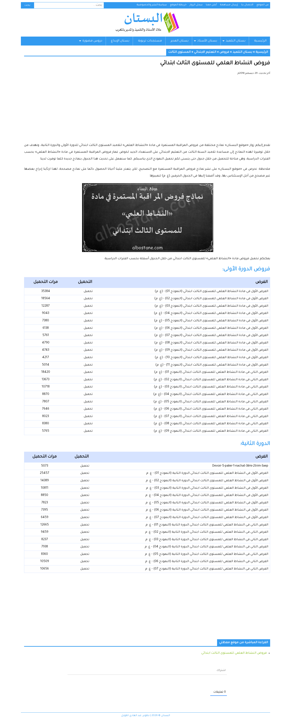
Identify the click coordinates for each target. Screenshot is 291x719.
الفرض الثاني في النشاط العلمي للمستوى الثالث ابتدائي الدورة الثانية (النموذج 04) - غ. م (206, 547)
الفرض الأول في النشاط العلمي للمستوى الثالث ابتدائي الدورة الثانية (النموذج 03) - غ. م (207, 488)
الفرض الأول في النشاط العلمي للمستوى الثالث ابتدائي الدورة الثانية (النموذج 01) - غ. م (207, 473)
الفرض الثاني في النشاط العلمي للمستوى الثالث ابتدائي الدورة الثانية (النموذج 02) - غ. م (206, 532)
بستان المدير (180, 41)
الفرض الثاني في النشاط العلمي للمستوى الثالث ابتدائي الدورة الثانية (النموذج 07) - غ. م (206, 569)
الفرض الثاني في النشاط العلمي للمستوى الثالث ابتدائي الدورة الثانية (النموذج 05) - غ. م (206, 554)
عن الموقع (262, 5)
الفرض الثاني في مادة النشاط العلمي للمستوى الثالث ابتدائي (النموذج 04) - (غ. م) (210, 394)
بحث (27, 5)
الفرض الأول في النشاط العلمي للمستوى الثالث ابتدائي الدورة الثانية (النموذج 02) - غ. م (207, 481)
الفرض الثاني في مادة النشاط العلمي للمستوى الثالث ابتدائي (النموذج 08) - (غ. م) (211, 424)
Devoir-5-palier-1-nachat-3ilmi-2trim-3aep (240, 466)
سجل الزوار (196, 5)
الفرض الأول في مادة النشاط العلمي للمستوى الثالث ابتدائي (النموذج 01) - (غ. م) (211, 291)
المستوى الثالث (179, 52)
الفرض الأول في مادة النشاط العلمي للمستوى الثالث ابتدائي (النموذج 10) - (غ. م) (211, 357)
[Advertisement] (147, 110)
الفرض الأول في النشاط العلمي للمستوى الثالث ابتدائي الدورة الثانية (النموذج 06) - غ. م (207, 510)
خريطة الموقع (178, 5)
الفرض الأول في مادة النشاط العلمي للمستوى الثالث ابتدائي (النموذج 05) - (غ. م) (211, 321)
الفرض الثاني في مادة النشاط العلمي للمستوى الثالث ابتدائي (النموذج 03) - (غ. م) (211, 387)
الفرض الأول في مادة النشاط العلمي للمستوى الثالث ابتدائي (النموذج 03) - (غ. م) (211, 306)
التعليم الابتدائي (205, 52)
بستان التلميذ (235, 41)
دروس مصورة (92, 41)
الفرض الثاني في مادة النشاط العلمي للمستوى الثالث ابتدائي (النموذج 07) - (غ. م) (211, 416)
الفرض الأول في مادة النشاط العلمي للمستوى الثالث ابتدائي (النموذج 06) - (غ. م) (211, 328)
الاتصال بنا (247, 5)
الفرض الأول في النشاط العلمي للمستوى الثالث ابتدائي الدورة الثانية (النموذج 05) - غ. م (207, 503)
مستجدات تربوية (150, 41)
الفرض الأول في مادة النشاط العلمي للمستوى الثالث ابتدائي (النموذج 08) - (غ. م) (211, 343)
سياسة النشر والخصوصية (152, 5)
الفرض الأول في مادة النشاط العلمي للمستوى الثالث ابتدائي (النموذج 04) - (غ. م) (211, 313)
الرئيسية (260, 41)
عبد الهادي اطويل (131, 715)
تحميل (88, 291)
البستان (147, 22)
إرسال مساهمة (229, 5)
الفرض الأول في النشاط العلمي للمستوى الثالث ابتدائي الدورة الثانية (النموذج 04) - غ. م (206, 495)
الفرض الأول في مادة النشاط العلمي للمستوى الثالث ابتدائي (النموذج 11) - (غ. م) (211, 365)
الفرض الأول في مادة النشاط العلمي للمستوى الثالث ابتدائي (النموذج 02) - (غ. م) (211, 298)
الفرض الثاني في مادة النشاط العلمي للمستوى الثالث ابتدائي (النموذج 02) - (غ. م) (211, 380)
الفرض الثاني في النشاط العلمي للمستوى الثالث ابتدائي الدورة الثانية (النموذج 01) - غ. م (207, 525)
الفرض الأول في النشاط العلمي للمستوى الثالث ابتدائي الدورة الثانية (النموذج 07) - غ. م (207, 517)
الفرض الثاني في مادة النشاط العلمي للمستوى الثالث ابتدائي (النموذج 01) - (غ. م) (211, 372)
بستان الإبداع (120, 41)
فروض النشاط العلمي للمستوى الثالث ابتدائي (234, 653)
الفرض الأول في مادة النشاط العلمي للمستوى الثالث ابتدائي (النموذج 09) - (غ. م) (211, 350)
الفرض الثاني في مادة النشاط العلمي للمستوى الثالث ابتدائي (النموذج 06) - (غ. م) (211, 409)
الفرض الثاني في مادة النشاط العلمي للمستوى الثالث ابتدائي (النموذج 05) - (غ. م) (210, 402)
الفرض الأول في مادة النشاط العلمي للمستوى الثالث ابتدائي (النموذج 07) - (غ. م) (211, 335)
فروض (224, 52)
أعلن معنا (211, 5)
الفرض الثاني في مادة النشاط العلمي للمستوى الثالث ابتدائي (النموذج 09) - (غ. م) (211, 431)
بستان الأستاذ (207, 41)
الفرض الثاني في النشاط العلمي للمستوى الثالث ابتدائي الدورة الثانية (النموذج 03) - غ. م (206, 539)
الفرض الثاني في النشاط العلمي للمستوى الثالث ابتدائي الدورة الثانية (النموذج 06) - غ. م (206, 561)
